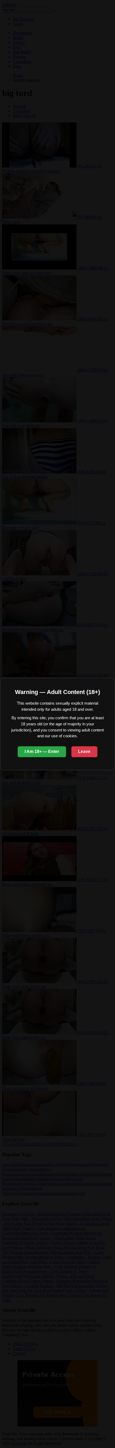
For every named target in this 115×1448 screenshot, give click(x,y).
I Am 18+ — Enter (42, 751)
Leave (84, 751)
